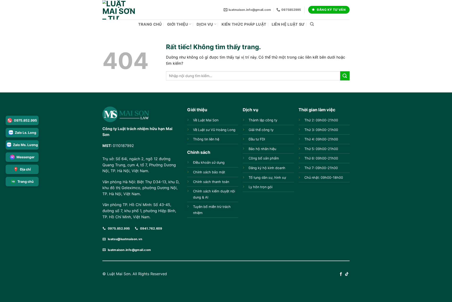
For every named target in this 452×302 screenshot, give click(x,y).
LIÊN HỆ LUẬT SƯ (288, 24)
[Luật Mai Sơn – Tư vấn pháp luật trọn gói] (118, 10)
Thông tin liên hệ (206, 139)
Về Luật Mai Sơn (205, 120)
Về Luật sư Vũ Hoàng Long (214, 130)
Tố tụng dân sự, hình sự (267, 177)
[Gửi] (345, 75)
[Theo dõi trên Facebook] (341, 274)
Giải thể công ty (261, 130)
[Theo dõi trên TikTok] (347, 274)
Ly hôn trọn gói (260, 187)
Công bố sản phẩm (264, 158)
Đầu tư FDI (257, 139)
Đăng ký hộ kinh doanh (267, 168)
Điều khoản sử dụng (209, 162)
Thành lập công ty (263, 120)
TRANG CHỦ (150, 24)
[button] (312, 24)
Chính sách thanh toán (211, 182)
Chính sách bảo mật (209, 172)
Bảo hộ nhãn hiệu (262, 149)
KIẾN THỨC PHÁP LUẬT (244, 24)
